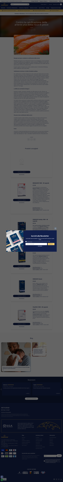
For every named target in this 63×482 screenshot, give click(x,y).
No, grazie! (40, 246)
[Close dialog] (55, 228)
